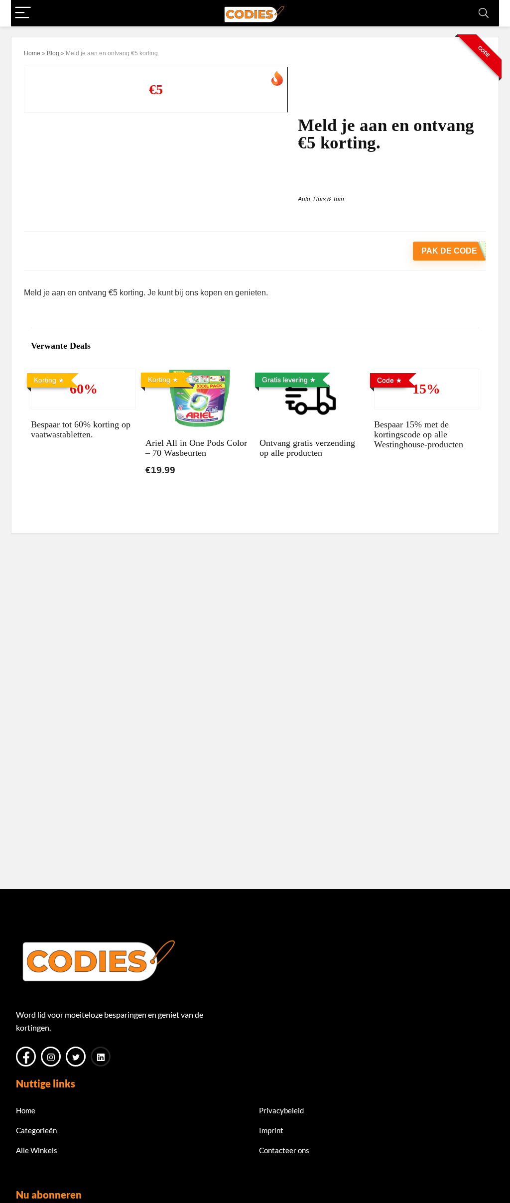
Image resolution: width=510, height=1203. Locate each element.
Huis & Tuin (328, 199)
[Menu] (23, 13)
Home (32, 53)
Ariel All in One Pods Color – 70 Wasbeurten (196, 448)
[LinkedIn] (101, 1057)
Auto (304, 199)
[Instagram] (51, 1057)
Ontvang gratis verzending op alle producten (307, 448)
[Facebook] (26, 1057)
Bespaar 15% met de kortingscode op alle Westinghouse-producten (418, 434)
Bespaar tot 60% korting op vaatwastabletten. (80, 429)
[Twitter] (76, 1057)
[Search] (484, 13)
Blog (53, 53)
